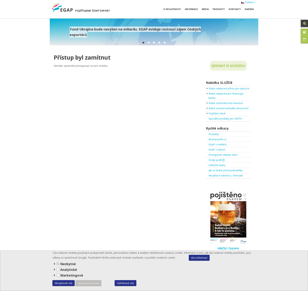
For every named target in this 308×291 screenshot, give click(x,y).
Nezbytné (67, 264)
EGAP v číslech (217, 149)
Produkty (219, 9)
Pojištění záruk (217, 113)
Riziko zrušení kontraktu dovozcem (229, 108)
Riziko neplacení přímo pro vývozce (229, 88)
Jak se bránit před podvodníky (226, 170)
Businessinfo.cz (217, 139)
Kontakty (235, 9)
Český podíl (215, 160)
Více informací (199, 257)
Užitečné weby (217, 165)
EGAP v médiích (218, 144)
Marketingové (71, 275)
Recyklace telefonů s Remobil (226, 175)
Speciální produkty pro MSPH (225, 118)
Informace (191, 9)
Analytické (68, 269)
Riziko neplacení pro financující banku (226, 96)
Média (205, 9)
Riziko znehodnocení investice (226, 103)
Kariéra (249, 9)
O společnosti (172, 9)
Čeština (249, 2)
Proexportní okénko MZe (223, 154)
